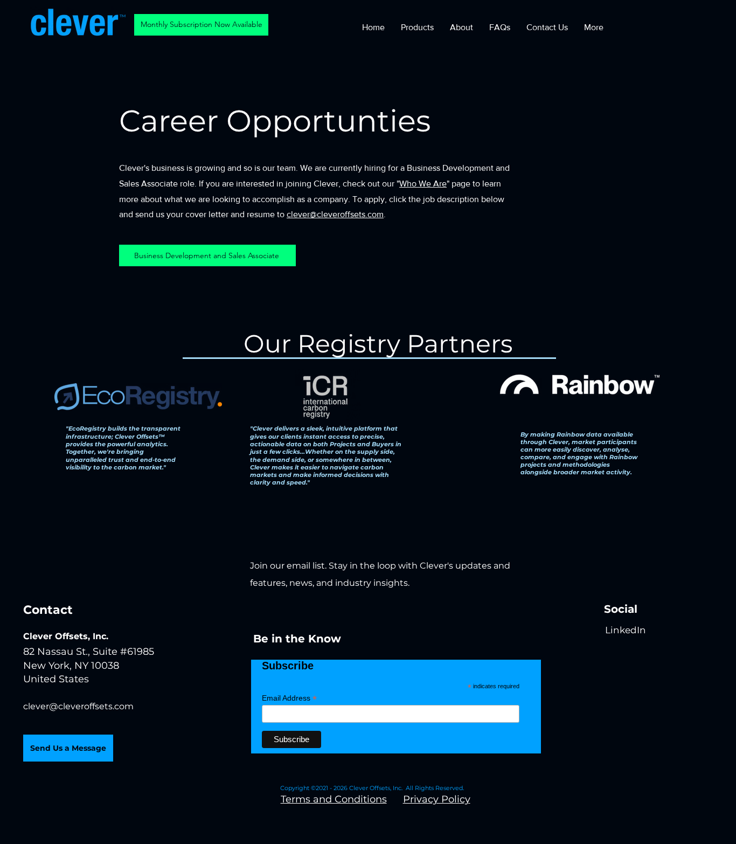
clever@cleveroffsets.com (335, 214)
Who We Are (423, 183)
